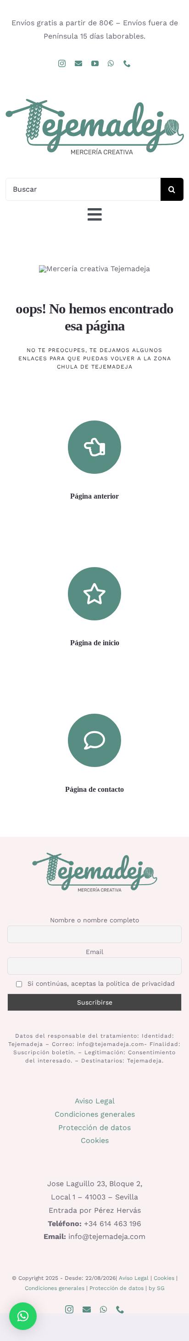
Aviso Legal (95, 1101)
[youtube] (95, 63)
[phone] (127, 63)
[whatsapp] (111, 63)
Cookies (95, 1140)
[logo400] (94, 98)
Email (94, 951)
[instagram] (62, 63)
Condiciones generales (95, 1114)
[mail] (78, 63)
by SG (157, 1288)
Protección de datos (94, 1127)
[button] (23, 1316)
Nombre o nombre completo (94, 920)
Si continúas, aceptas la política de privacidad (100, 983)
